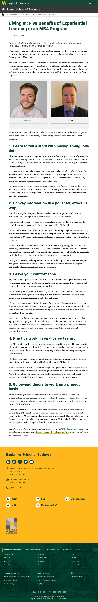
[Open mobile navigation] (95, 3)
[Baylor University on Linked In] (54, 593)
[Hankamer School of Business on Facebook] (8, 461)
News (51, 14)
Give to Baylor (42, 565)
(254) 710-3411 (17, 487)
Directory (41, 561)
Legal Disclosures (43, 573)
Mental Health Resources (45, 576)
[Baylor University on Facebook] (39, 593)
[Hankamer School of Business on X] (14, 461)
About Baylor (8, 554)
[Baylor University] (15, 3)
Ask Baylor (7, 561)
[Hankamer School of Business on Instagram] (20, 461)
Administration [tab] (53, 550)
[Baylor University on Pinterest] (59, 593)
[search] (89, 3)
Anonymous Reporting (11, 573)
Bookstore (7, 565)
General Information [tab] (12, 550)
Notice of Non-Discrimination (47, 580)
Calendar (41, 554)
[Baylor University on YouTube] (64, 593)
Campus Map (42, 557)
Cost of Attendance (10, 580)
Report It (40, 584)
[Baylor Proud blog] (34, 593)
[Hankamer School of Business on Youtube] (31, 461)
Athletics (7, 557)
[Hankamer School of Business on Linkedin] (25, 461)
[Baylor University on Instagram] (44, 593)
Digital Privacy (9, 584)
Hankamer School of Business (21, 9)
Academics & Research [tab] (34, 550)
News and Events (39, 14)
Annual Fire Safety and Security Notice (17, 576)
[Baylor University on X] (49, 593)
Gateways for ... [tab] (82, 550)
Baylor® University (47, 596)
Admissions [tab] (67, 550)
